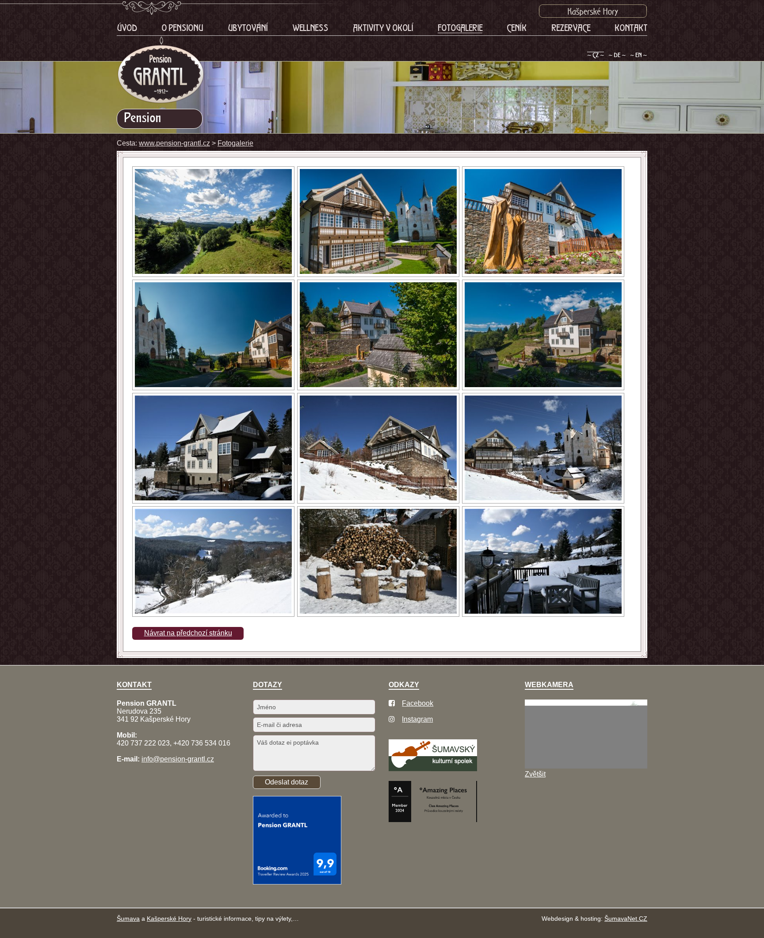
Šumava (128, 918)
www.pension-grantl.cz (174, 143)
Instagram (417, 719)
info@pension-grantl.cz (177, 759)
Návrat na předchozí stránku (188, 633)
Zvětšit (535, 774)
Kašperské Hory (169, 918)
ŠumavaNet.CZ (625, 918)
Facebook (417, 703)
